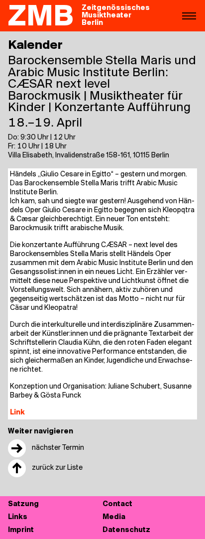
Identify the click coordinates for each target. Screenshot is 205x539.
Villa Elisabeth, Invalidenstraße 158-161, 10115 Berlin (88, 155)
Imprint (21, 530)
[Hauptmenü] (189, 15)
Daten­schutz (126, 530)
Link (17, 412)
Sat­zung (23, 504)
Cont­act (117, 504)
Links (17, 517)
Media (113, 517)
